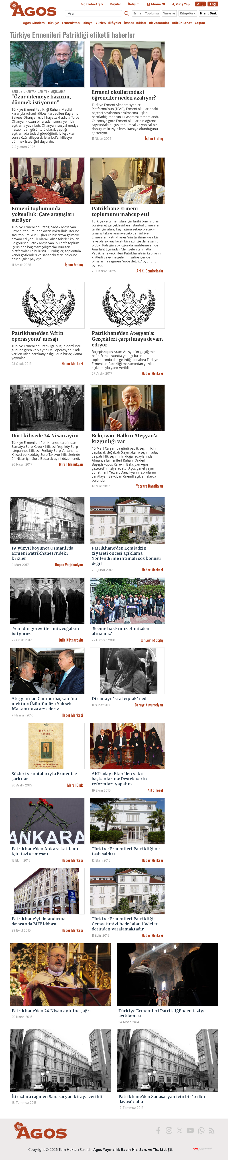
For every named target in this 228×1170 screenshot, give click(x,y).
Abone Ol (157, 4)
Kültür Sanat (182, 23)
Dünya (88, 23)
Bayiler (115, 4)
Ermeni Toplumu (146, 13)
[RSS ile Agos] (211, 1130)
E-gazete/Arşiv (92, 4)
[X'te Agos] (179, 1130)
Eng (213, 4)
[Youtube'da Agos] (190, 1130)
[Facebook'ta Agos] (158, 1130)
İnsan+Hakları (135, 23)
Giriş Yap (182, 4)
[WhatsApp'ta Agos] (200, 1130)
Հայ (200, 4)
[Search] (126, 13)
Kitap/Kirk (187, 13)
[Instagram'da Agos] (168, 1130)
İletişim (134, 4)
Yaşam (200, 23)
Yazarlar (169, 13)
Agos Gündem (34, 23)
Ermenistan (71, 23)
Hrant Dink (208, 13)
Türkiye (53, 23)
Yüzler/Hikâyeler (108, 23)
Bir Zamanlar (159, 23)
